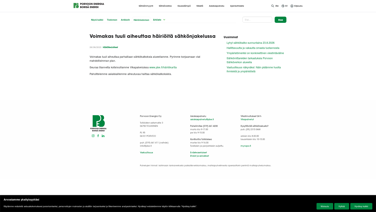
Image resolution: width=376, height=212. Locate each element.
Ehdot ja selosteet (199, 155)
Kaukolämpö (184, 6)
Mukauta (325, 206)
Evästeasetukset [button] (198, 152)
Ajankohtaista (237, 6)
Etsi (277, 6)
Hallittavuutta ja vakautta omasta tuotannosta (253, 48)
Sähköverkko (165, 6)
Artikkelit (125, 19)
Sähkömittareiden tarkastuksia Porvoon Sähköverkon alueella (250, 60)
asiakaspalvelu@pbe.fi (202, 119)
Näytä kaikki (97, 19)
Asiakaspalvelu (216, 6)
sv (286, 6)
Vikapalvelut (247, 119)
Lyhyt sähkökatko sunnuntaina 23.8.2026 (251, 42)
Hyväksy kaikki (361, 206)
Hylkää (342, 206)
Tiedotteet (112, 19)
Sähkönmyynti (146, 6)
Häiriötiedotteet (141, 19)
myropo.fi (246, 145)
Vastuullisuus (146, 152)
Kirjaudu (298, 6)
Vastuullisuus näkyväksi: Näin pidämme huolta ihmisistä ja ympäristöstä (254, 69)
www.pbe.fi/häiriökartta (163, 67)
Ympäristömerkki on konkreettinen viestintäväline (255, 53)
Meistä (200, 6)
